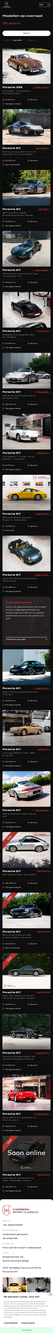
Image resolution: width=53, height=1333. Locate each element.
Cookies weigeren (28, 1323)
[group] (14, 1290)
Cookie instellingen (11, 1323)
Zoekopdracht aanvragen (16, 639)
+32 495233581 (12, 1225)
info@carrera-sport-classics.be (21, 1247)
